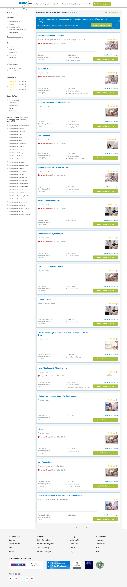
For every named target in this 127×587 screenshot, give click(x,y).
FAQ (71, 551)
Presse (11, 551)
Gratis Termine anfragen (101, 25)
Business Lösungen (44, 551)
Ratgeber (37, 4)
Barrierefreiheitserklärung (71, 4)
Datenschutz (100, 544)
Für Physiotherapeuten (102, 4)
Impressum (99, 540)
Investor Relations (15, 544)
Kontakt (72, 548)
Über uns (12, 540)
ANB (97, 551)
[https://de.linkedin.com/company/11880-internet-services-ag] (27, 578)
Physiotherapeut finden (51, 4)
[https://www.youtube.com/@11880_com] (32, 578)
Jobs (10, 548)
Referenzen (74, 544)
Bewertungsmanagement (45, 544)
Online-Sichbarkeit (43, 540)
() (15, 22)
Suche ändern (73, 12)
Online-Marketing (43, 548)
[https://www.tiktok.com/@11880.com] (21, 578)
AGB (97, 548)
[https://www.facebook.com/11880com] (11, 578)
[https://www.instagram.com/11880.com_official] (16, 578)
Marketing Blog (75, 540)
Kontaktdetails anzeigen (111, 55)
